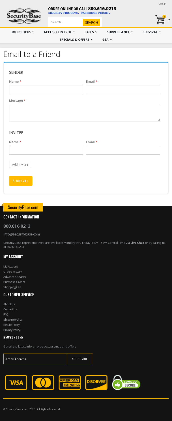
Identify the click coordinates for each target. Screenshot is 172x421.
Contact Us (10, 309)
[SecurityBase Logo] (24, 16)
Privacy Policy (11, 330)
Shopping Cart (12, 287)
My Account (10, 266)
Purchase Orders (14, 282)
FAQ (6, 314)
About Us (9, 304)
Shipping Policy (12, 319)
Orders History (12, 272)
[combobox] (82, 22)
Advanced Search (14, 277)
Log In (162, 4)
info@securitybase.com (21, 234)
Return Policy (11, 325)
